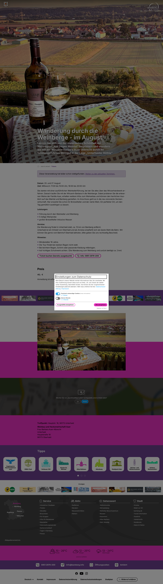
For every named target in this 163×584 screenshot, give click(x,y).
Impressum (65, 289)
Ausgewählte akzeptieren (65, 305)
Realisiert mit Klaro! (102, 308)
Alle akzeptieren (100, 305)
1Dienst (64, 295)
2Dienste (64, 299)
